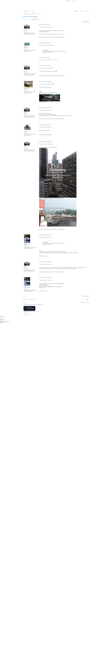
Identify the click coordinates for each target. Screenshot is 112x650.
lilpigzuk (25, 46)
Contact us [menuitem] (31, 314)
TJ (24, 130)
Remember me (6, 321)
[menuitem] (32, 11)
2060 (27, 133)
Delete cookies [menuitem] (25, 314)
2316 (27, 49)
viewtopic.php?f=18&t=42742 (49, 93)
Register (1, 322)
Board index (24, 302)
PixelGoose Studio (36, 311)
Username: (2, 316)
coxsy (25, 29)
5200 (27, 32)
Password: (2, 319)
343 (27, 246)
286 (27, 90)
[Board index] (30, 4)
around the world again (30, 16)
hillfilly (25, 243)
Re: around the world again (45, 43)
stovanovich (26, 88)
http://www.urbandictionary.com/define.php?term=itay (48, 59)
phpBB (29, 304)
